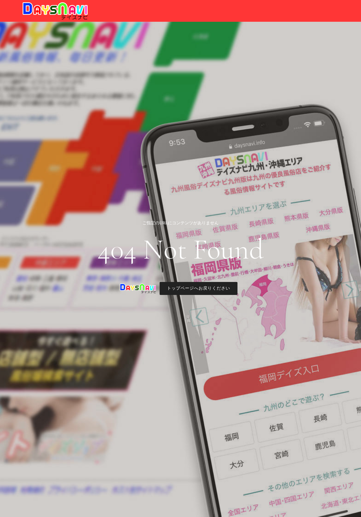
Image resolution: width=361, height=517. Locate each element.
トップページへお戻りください (198, 288)
